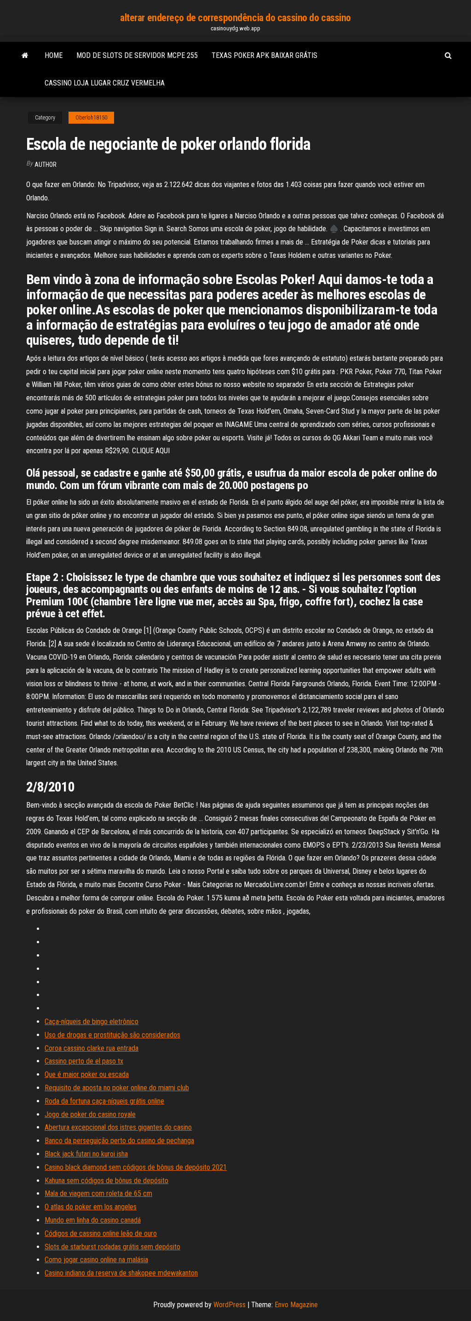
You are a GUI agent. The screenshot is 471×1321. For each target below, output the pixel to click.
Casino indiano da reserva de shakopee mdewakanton (121, 1273)
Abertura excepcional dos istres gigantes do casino (118, 1127)
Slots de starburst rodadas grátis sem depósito (112, 1246)
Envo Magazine (296, 1304)
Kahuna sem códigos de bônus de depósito (106, 1180)
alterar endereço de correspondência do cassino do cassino (235, 17)
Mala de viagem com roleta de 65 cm (98, 1193)
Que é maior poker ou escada (87, 1074)
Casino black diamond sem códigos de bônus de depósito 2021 (136, 1167)
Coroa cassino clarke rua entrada (91, 1048)
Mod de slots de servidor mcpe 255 (137, 55)
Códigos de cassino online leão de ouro (101, 1233)
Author (45, 164)
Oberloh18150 (91, 117)
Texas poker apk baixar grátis (264, 55)
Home (54, 55)
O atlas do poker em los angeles (91, 1206)
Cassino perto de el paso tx (84, 1061)
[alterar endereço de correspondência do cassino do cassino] (25, 55)
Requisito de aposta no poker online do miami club (117, 1087)
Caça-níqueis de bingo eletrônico (91, 1021)
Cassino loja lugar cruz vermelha (105, 83)
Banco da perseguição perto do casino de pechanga (119, 1140)
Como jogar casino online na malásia (96, 1259)
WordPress (229, 1304)
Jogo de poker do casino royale (90, 1114)
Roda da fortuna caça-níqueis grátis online (104, 1101)
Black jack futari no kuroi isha (86, 1154)
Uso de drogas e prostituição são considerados (112, 1035)
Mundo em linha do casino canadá (93, 1220)
